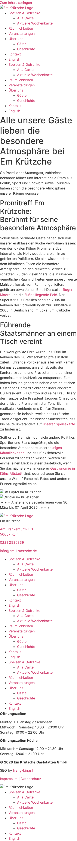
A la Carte (25, 18)
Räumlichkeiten (21, 28)
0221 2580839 (12, 542)
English (14, 59)
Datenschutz (31, 779)
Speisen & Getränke (24, 13)
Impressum (9, 779)
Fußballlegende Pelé (41, 295)
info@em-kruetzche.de (18, 551)
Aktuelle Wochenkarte (35, 23)
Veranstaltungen (22, 33)
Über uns (16, 39)
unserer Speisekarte (59, 424)
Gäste (22, 44)
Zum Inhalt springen (16, 2)
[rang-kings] (23, 770)
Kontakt (15, 54)
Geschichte (26, 49)
